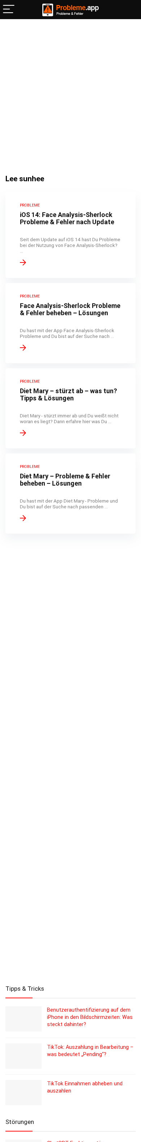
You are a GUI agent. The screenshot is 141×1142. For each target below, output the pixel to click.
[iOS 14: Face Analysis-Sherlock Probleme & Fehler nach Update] (70, 235)
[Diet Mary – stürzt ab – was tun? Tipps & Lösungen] (70, 408)
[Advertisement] (70, 93)
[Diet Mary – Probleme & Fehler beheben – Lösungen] (70, 493)
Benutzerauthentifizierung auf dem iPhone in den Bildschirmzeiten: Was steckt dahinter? (90, 1017)
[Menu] (8, 9)
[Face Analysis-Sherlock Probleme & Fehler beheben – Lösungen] (70, 323)
